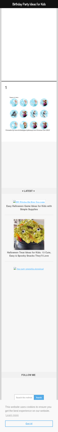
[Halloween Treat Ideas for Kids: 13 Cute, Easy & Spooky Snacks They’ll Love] (29, 249)
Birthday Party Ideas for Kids (29, 44)
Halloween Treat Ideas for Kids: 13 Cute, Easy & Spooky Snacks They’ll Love (29, 254)
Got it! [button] (29, 423)
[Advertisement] (29, 162)
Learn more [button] (12, 415)
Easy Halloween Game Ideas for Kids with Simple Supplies (29, 207)
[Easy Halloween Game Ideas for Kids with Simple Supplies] (29, 201)
